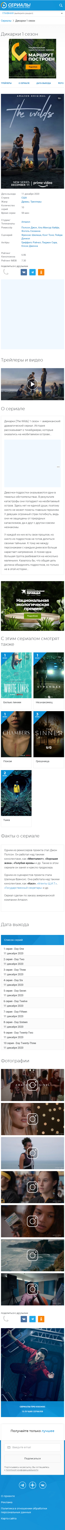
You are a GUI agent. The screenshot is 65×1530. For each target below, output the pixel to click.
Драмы (25, 201)
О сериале (24, 83)
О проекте (8, 1496)
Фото (61, 83)
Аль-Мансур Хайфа (48, 227)
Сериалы (6, 20)
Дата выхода (43, 83)
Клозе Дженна (29, 246)
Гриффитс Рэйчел (31, 242)
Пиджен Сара (49, 242)
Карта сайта (8, 1518)
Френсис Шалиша (31, 235)
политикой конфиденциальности (22, 1470)
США (24, 197)
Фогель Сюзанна (30, 231)
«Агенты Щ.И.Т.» (47, 883)
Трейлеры (6, 83)
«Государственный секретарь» (23, 887)
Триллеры (36, 201)
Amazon (25, 221)
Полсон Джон (29, 227)
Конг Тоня (48, 235)
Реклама (6, 1502)
